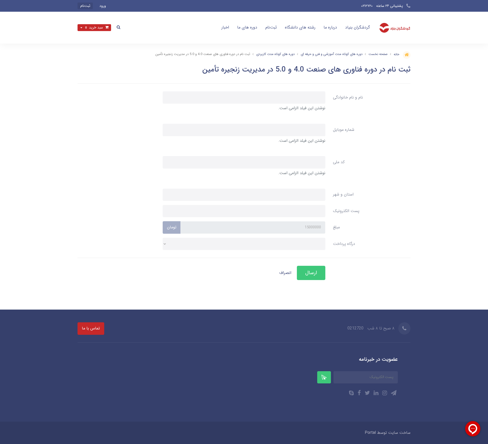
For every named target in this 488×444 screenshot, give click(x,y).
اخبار (225, 27)
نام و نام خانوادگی (348, 97)
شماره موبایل (343, 130)
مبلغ (336, 227)
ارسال (311, 273)
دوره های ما (247, 27)
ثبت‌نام (271, 27)
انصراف (285, 273)
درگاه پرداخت (344, 244)
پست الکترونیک (346, 211)
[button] (118, 27)
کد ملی (339, 162)
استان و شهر (343, 194)
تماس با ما (91, 328)
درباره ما (330, 27)
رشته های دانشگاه (300, 27)
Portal (370, 432)
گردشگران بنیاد (357, 27)
